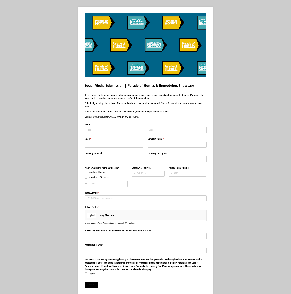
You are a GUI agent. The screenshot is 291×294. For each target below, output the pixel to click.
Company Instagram (157, 153)
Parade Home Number (179, 167)
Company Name (160, 138)
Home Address (96, 192)
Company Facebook (93, 153)
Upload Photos (96, 207)
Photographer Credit (94, 244)
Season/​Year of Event (141, 167)
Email (92, 138)
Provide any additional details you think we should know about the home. (119, 230)
